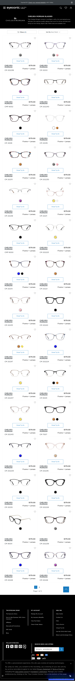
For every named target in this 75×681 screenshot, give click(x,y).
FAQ (57, 621)
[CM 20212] (55, 46)
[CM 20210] (20, 483)
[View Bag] (71, 8)
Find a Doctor (60, 624)
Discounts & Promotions (13, 626)
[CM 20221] (55, 264)
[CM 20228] (20, 556)
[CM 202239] (55, 519)
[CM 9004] (20, 519)
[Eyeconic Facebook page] (7, 647)
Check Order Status (36, 624)
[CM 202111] (20, 155)
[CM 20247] (20, 337)
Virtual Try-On (20, 61)
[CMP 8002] (20, 82)
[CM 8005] (55, 374)
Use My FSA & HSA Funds (63, 631)
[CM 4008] (20, 119)
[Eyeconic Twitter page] (11, 647)
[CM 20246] (55, 556)
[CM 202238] (20, 46)
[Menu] (4, 8)
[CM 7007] (55, 410)
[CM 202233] (20, 447)
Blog (7, 633)
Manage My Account (37, 614)
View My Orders (35, 621)
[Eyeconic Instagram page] (16, 647)
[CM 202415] (20, 410)
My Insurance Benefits (37, 617)
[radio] (20, 55)
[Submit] (61, 649)
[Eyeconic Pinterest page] (20, 647)
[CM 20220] (55, 301)
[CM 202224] (55, 337)
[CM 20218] (55, 119)
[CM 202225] (55, 228)
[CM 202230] (55, 155)
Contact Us (59, 617)
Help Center (59, 614)
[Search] (61, 8)
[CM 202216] (55, 447)
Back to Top (66, 589)
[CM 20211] (55, 192)
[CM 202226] (55, 483)
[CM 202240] (55, 82)
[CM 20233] (20, 301)
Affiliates (8, 622)
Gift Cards (9, 629)
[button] (66, 8)
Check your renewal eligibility (37, 2)
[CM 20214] (20, 264)
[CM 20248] (20, 192)
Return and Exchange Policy (64, 635)
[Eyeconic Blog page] (24, 648)
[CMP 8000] (20, 228)
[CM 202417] (20, 374)
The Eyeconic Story (11, 614)
